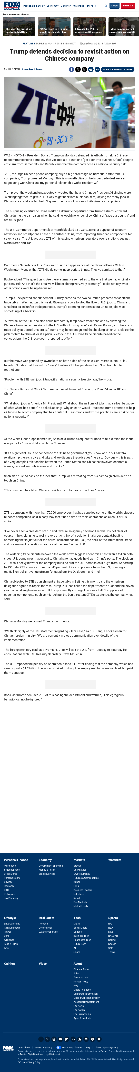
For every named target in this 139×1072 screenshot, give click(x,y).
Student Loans (12, 869)
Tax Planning (11, 898)
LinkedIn (73, 1039)
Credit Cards (10, 873)
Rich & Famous (12, 927)
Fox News (79, 1006)
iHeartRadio (99, 1039)
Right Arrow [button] (133, 26)
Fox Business (12, 5)
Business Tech (81, 935)
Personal (43, 923)
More (90, 6)
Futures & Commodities (86, 878)
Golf (110, 948)
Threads (84, 69)
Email (97, 69)
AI (75, 948)
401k (6, 890)
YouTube (60, 1039)
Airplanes (9, 940)
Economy (52, 6)
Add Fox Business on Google (119, 69)
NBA (110, 927)
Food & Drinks (11, 944)
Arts (6, 948)
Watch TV (128, 5)
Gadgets (78, 931)
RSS (79, 1039)
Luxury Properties (48, 931)
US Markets (80, 869)
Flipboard (67, 1039)
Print (91, 69)
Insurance (9, 886)
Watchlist (78, 6)
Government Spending (51, 865)
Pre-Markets (80, 902)
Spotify (92, 1039)
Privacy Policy (81, 981)
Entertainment (12, 923)
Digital (77, 923)
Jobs (76, 973)
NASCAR (113, 935)
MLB (110, 931)
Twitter (78, 69)
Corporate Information (86, 993)
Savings (8, 882)
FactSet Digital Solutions (31, 1054)
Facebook (71, 69)
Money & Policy (47, 869)
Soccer (112, 944)
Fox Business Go (82, 1014)
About (78, 963)
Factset (104, 1051)
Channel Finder (82, 969)
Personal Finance (33, 6)
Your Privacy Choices (72, 1047)
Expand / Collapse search (106, 6)
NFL (110, 923)
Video (43, 963)
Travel (7, 931)
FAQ (76, 985)
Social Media (80, 927)
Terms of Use (81, 977)
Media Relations (82, 989)
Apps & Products (82, 1018)
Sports (113, 918)
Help (88, 1047)
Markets (65, 6)
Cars (6, 935)
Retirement (10, 894)
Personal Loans (12, 878)
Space (77, 952)
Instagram (54, 1039)
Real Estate (46, 918)
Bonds (77, 882)
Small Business (47, 873)
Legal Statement (52, 1054)
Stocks (77, 865)
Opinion (9, 963)
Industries (79, 894)
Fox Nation (79, 1010)
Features (29, 43)
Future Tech (80, 944)
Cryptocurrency (82, 873)
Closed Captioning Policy (87, 997)
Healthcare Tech (82, 940)
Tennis (111, 952)
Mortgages (10, 865)
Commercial (45, 927)
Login (114, 5)
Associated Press (32, 69)
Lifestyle (10, 918)
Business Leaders (83, 890)
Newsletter (86, 1039)
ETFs (76, 886)
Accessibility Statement (86, 1002)
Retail (77, 898)
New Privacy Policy (43, 1047)
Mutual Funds (81, 906)
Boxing (112, 940)
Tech (77, 918)
